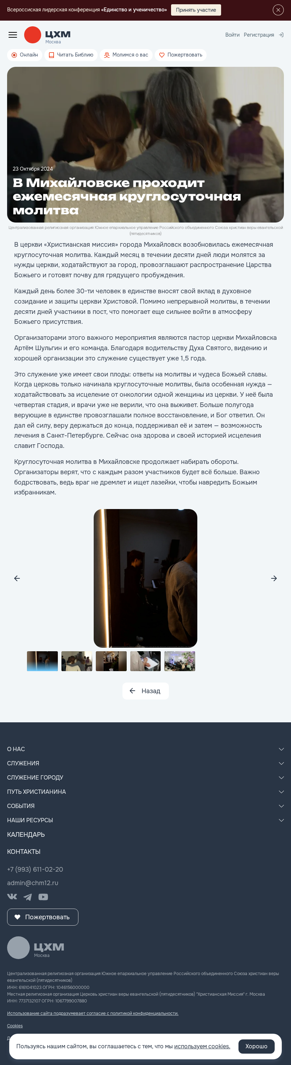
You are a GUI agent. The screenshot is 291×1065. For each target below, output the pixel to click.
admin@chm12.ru (32, 883)
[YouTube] (43, 897)
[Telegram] (28, 897)
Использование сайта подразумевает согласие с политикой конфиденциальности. (93, 1013)
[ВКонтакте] (12, 897)
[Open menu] (12, 35)
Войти (232, 35)
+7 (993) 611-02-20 (35, 869)
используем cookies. (202, 1046)
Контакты (23, 852)
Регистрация (259, 35)
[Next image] (17, 578)
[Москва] (57, 34)
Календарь (26, 835)
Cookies (15, 1026)
